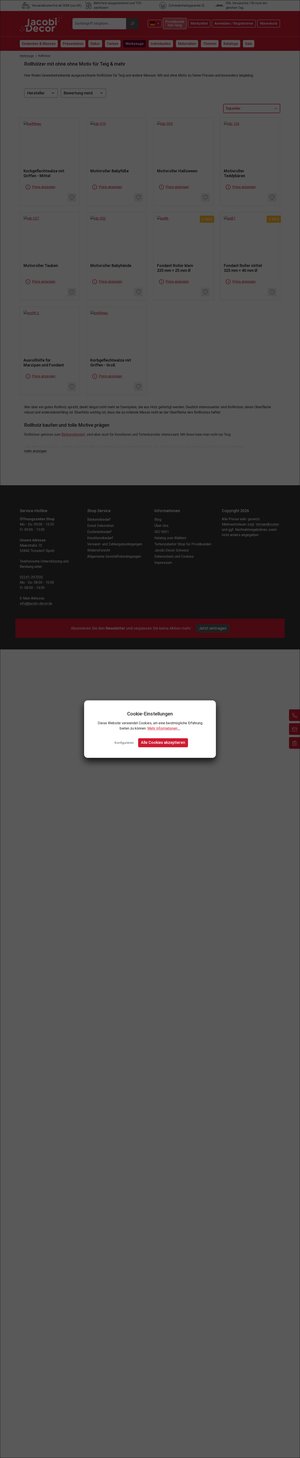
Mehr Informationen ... (163, 728)
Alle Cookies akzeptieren (163, 742)
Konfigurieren (124, 743)
